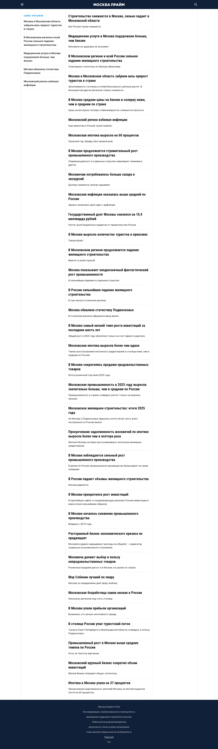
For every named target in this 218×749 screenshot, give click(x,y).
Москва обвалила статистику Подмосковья (41, 71)
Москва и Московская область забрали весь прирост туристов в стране (43, 25)
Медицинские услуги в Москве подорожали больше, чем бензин (42, 57)
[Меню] (24, 4)
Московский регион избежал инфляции (41, 83)
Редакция (109, 737)
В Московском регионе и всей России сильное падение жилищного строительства (42, 41)
